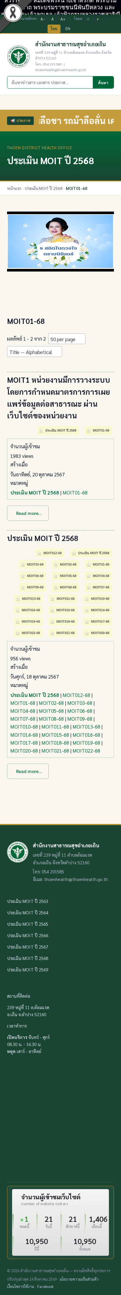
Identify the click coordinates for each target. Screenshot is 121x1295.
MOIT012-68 (76, 695)
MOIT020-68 (24, 750)
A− (43, 18)
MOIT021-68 (55, 750)
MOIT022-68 (86, 750)
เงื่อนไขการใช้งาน (20, 1286)
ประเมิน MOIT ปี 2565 (27, 924)
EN (67, 28)
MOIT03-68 (79, 703)
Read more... (29, 513)
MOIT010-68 (24, 726)
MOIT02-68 (51, 703)
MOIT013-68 (86, 726)
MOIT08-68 (51, 718)
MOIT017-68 (24, 742)
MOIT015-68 (55, 734)
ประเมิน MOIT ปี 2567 (27, 946)
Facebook (45, 1286)
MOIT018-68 (55, 742)
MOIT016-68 (86, 734)
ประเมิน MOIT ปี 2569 (27, 969)
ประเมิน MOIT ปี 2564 (27, 912)
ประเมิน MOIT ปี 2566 (27, 935)
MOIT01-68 (75, 492)
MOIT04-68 (22, 710)
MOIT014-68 (24, 734)
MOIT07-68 (22, 718)
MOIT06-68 (79, 710)
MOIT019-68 (86, 742)
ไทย (54, 28)
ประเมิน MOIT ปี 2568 (34, 492)
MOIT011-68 (55, 726)
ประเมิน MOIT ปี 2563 (27, 901)
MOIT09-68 (79, 718)
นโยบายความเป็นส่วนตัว (79, 1279)
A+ (62, 18)
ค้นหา (103, 82)
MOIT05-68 (51, 710)
